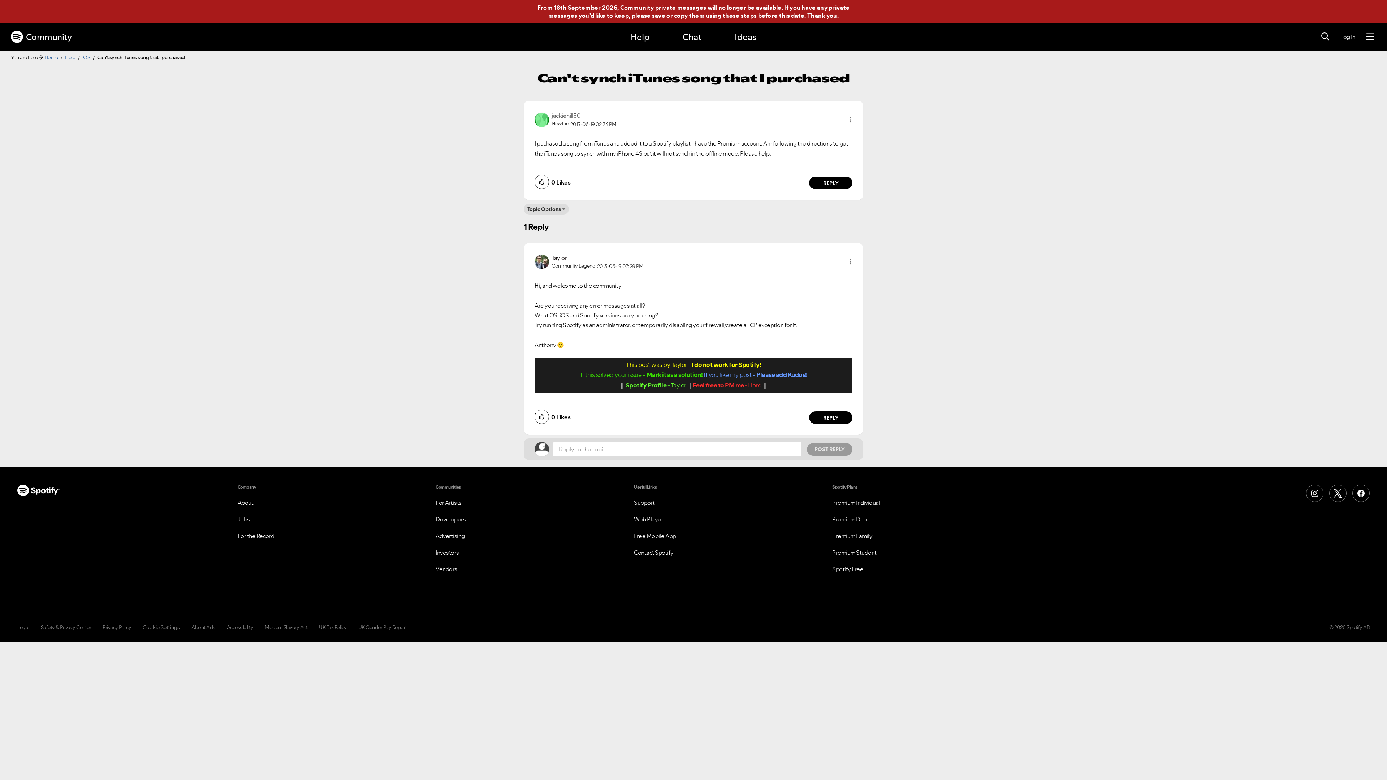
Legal (23, 627)
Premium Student (854, 552)
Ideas (745, 37)
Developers (451, 519)
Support (644, 503)
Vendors (446, 569)
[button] (850, 119)
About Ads (203, 627)
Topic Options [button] (544, 209)
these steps (740, 16)
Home (51, 57)
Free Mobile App (655, 536)
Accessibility (240, 627)
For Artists (449, 503)
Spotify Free (847, 569)
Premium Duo (849, 519)
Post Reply (830, 449)
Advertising (450, 536)
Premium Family (852, 536)
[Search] (1325, 37)
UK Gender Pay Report (382, 627)
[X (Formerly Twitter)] (1338, 493)
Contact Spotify (654, 552)
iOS (86, 57)
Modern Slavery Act (286, 627)
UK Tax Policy (333, 627)
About (246, 503)
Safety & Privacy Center (66, 627)
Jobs (244, 519)
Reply (831, 183)
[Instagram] (1314, 493)
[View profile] (542, 119)
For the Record (256, 536)
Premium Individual (856, 503)
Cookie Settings (161, 627)
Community (49, 37)
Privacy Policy (117, 627)
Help (640, 37)
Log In (1347, 37)
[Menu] (1370, 37)
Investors (447, 552)
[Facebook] (1361, 493)
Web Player (648, 519)
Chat (692, 37)
